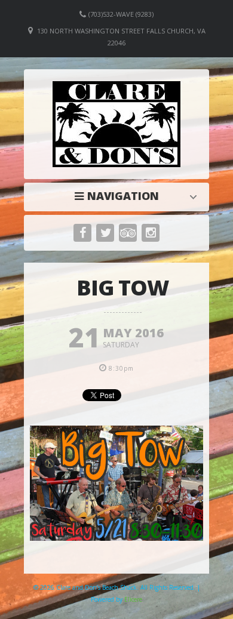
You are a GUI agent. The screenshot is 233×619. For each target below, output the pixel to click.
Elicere (133, 599)
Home (119, 196)
